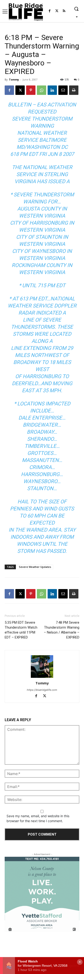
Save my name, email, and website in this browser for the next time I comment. (38, 818)
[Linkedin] (52, 90)
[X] (20, 90)
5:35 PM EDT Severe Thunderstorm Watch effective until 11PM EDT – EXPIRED (21, 629)
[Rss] (64, 11)
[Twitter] (56, 11)
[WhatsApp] (41, 90)
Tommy (14, 79)
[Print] (73, 90)
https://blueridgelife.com (42, 689)
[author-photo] (42, 667)
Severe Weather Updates (35, 567)
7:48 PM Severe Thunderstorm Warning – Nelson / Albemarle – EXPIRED (61, 629)
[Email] (63, 90)
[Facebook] (49, 11)
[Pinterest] (30, 90)
